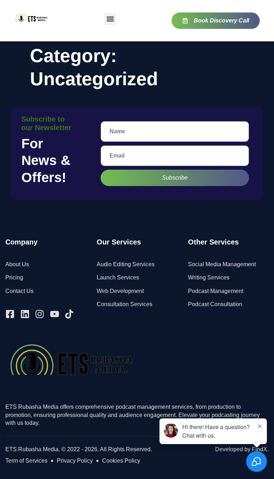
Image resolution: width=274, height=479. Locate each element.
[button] (110, 19)
